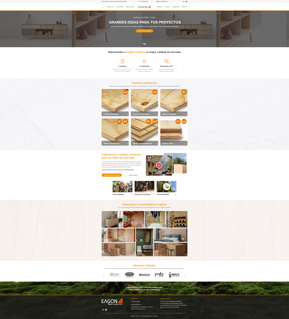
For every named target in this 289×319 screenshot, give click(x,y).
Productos (110, 7)
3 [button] (250, 33)
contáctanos (133, 175)
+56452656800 (135, 302)
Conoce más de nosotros (112, 175)
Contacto (184, 7)
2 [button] (250, 31)
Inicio (103, 7)
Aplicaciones (119, 7)
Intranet (167, 7)
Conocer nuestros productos (144, 33)
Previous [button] (1, 31)
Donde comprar (130, 7)
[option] (144, 29)
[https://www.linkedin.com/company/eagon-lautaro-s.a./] (186, 1)
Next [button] (287, 31)
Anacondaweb (154, 316)
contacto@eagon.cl (136, 304)
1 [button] (250, 29)
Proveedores (175, 7)
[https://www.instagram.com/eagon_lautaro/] (184, 1)
